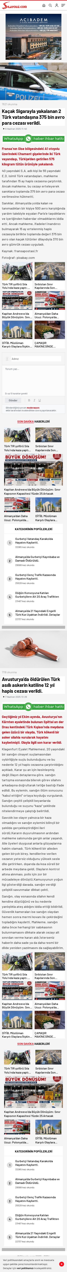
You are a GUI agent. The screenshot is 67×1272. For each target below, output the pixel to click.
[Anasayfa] (43, 6)
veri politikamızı (25, 1268)
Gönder (13, 400)
